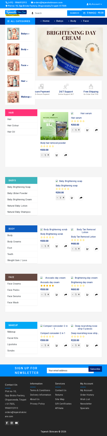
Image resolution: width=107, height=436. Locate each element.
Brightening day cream (82, 282)
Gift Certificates (63, 403)
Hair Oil (11, 131)
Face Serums (14, 296)
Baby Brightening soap (67, 185)
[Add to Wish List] (63, 117)
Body (23, 49)
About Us (34, 399)
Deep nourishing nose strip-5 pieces (89, 333)
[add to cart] (56, 155)
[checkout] (65, 155)
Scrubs (10, 350)
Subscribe (95, 369)
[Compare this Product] (63, 124)
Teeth (10, 254)
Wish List (85, 399)
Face (23, 65)
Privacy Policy (37, 403)
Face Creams (14, 283)
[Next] (97, 138)
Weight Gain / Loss (17, 260)
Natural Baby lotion (17, 205)
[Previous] (42, 138)
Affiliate (59, 408)
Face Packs (13, 290)
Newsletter (86, 403)
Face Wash (13, 302)
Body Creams (14, 241)
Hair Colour (13, 125)
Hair (23, 81)
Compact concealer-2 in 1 (52, 333)
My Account (86, 390)
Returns (59, 394)
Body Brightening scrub (51, 234)
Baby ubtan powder (17, 193)
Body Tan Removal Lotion (83, 236)
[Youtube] (17, 423)
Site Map (59, 399)
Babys (24, 33)
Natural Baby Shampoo (19, 212)
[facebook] (7, 423)
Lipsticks (12, 344)
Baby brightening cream (19, 199)
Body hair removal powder (53, 143)
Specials (84, 408)
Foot (9, 248)
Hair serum (76, 118)
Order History (87, 394)
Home (46, 21)
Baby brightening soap (19, 187)
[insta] (12, 423)
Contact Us (76, 26)
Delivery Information (40, 394)
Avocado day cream (49, 282)
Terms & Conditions (40, 390)
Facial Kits (12, 338)
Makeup (25, 96)
